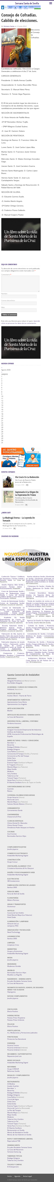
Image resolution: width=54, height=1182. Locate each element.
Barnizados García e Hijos (16, 836)
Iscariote (10, 789)
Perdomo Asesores (14, 723)
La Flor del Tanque (14, 1110)
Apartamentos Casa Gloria (17, 702)
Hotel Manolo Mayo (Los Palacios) (19, 915)
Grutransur (11, 906)
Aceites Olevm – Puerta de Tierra (19, 696)
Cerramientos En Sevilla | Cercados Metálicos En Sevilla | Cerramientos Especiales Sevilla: (40, 635)
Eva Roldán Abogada (14, 683)
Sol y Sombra (12, 774)
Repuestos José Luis (14, 1056)
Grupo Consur (12, 862)
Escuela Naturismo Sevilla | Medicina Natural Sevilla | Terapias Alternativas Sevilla (12, 627)
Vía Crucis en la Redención (27, 477)
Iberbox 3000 (12, 887)
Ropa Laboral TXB (13, 1141)
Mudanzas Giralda (14, 966)
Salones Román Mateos (16, 804)
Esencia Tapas (12, 762)
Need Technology (13, 932)
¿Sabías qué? (6, 512)
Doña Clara (11, 758)
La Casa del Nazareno (15, 717)
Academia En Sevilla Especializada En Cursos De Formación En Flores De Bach (12, 619)
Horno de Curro (13, 799)
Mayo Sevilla (12, 769)
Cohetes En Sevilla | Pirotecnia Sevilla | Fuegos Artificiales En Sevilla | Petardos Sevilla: (40, 627)
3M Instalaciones (13, 881)
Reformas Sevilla (13, 1071)
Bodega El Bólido (13, 747)
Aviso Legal (27, 1176)
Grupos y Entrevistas (14, 951)
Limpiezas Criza (13, 945)
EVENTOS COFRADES (8, 472)
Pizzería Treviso (13, 1045)
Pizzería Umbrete (13, 1048)
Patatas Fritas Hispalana (16, 1018)
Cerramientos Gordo (14, 810)
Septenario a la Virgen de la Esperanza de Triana (26, 493)
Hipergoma (11, 992)
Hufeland (10, 689)
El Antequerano (13, 1167)
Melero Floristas (13, 900)
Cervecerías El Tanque (15, 754)
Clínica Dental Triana (15, 825)
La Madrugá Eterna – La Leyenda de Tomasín (19, 519)
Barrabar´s (11, 743)
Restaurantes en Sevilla (15, 1130)
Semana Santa (9, 26)
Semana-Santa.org (14, 1152)
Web (3, 307)
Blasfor (10, 711)
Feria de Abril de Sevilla (15, 894)
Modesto (10, 771)
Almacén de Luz (13, 924)
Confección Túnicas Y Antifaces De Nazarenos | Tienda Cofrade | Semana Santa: (12, 578)
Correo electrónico (8, 300)
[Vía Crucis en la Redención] (8, 487)
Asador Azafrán (13, 1086)
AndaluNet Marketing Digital (17, 855)
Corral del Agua (13, 1099)
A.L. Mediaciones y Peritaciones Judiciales (22, 1033)
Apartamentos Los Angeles (17, 704)
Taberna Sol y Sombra (15, 1119)
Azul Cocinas (12, 834)
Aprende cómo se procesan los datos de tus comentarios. (20, 322)
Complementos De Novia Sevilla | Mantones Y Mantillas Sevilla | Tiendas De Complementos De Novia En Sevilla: (40, 652)
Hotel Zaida (11, 917)
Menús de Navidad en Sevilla (17, 1132)
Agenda (17, 1176)
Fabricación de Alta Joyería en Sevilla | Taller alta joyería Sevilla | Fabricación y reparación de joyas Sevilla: (12, 636)
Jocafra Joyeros (12, 849)
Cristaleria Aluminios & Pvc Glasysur (20, 868)
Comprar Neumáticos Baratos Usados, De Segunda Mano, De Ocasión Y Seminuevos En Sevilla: (40, 595)
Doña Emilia (11, 760)
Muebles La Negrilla (14, 975)
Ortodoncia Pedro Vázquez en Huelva (20, 827)
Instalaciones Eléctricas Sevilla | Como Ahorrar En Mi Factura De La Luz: (40, 660)
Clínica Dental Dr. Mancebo (17, 823)
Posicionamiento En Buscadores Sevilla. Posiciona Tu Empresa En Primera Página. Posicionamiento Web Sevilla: (40, 611)
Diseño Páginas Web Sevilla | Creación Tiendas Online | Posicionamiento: (12, 586)
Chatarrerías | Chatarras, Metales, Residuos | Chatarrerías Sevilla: (12, 655)
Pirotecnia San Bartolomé (16, 1039)
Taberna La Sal (12, 776)
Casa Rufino (11, 751)
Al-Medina (11, 1084)
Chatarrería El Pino (14, 817)
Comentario (6, 274)
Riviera (9, 791)
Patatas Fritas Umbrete (15, 1020)
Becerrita (10, 745)
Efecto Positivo (12, 1011)
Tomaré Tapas (12, 778)
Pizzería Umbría (13, 1050)
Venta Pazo (11, 780)
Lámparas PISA (12, 926)
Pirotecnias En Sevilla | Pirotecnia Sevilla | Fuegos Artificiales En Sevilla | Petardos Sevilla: (40, 644)
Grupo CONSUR (13, 1069)
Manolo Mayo (12, 767)
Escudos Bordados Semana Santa (19, 981)
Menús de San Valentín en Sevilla (19, 1135)
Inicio (9, 1176)
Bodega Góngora (13, 749)
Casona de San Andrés (15, 913)
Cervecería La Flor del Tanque (18, 756)
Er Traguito (11, 765)
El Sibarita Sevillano (14, 782)
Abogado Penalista (14, 681)
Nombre (4, 293)
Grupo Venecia (12, 797)
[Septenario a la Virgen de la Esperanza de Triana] (8, 502)
